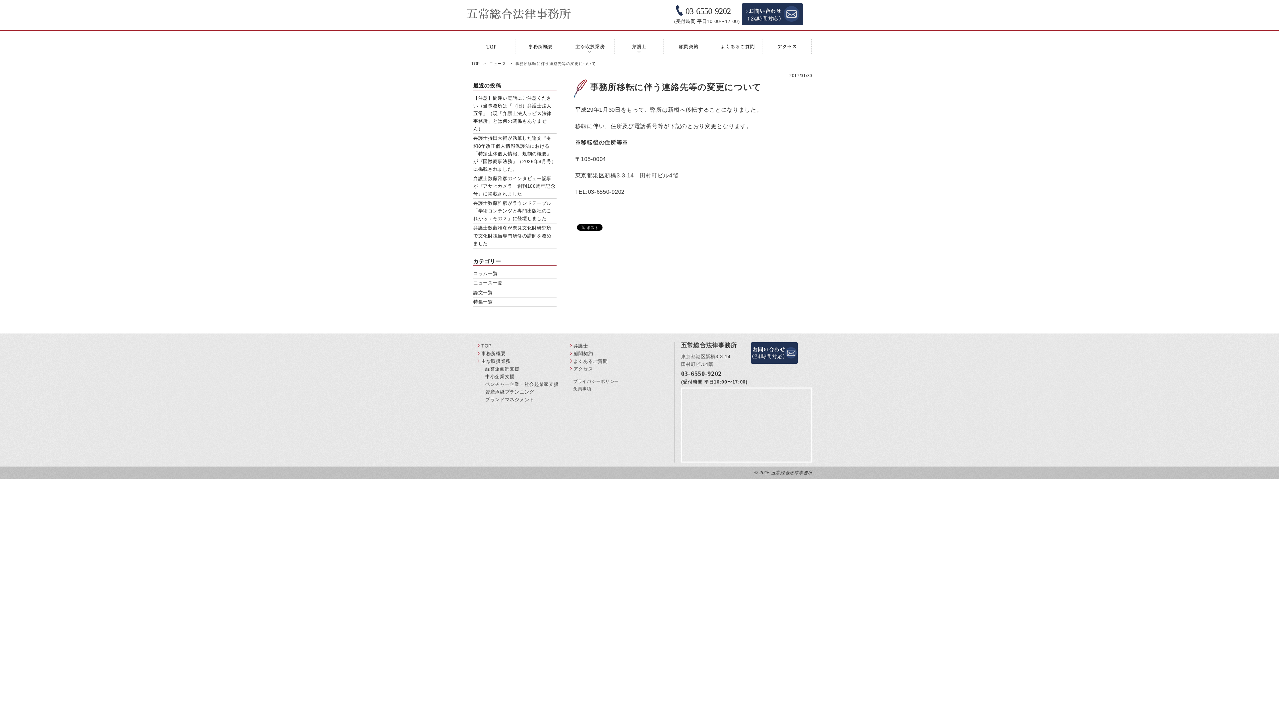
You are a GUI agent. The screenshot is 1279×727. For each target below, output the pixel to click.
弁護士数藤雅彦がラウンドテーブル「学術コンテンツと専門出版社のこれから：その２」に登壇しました (512, 210)
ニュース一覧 (488, 282)
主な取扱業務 (496, 361)
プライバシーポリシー (596, 381)
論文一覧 (483, 292)
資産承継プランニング (509, 392)
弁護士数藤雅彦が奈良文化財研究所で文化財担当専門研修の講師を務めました (512, 235)
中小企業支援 (500, 376)
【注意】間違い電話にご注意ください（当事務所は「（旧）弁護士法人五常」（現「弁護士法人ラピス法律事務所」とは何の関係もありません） (512, 113)
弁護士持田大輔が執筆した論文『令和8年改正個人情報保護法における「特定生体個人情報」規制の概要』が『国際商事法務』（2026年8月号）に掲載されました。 (514, 153)
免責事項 (582, 388)
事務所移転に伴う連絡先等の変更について (675, 87)
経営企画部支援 (502, 369)
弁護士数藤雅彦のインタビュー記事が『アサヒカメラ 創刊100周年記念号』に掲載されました (514, 186)
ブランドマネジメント (509, 399)
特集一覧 (483, 301)
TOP (486, 345)
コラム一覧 (485, 273)
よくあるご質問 (591, 361)
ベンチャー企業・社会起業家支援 (522, 384)
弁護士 (581, 345)
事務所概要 (493, 353)
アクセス (583, 369)
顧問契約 (583, 353)
